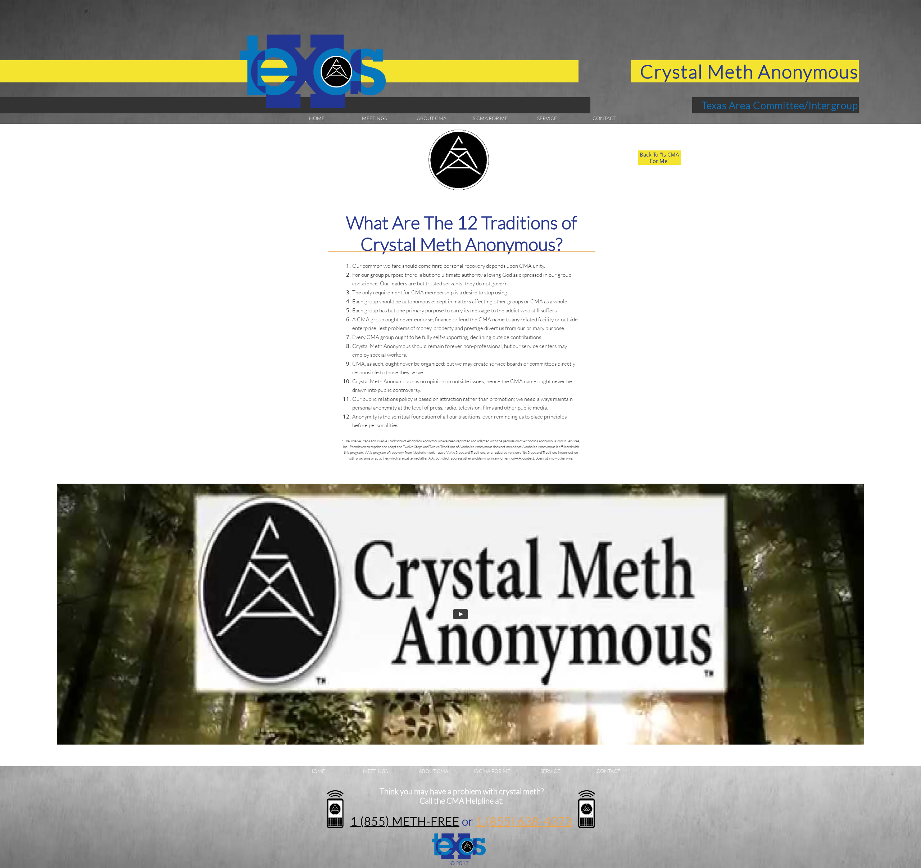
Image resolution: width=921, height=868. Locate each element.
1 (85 (490, 821)
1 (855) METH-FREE (404, 821)
